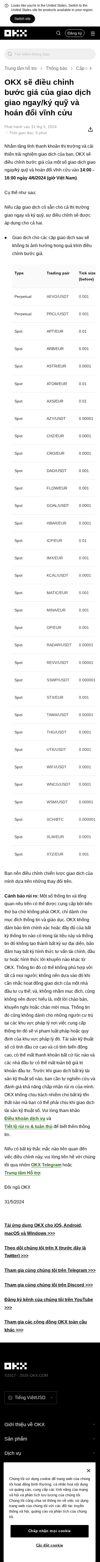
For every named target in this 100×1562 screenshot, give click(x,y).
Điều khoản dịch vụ (24, 1118)
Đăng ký (75, 33)
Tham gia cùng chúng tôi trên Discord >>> (48, 1285)
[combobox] (53, 54)
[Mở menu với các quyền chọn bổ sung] (93, 34)
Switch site (22, 19)
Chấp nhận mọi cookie (49, 1531)
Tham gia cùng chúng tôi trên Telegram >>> (50, 1270)
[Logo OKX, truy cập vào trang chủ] (15, 33)
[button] (58, 33)
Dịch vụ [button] (12, 1453)
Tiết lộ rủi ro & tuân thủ (28, 1126)
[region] (50, 1512)
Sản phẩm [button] (15, 1439)
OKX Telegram (46, 1165)
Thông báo (56, 68)
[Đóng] (88, 1471)
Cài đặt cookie (49, 1545)
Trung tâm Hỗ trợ (22, 1173)
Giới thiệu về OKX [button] (24, 1424)
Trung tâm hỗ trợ (20, 68)
